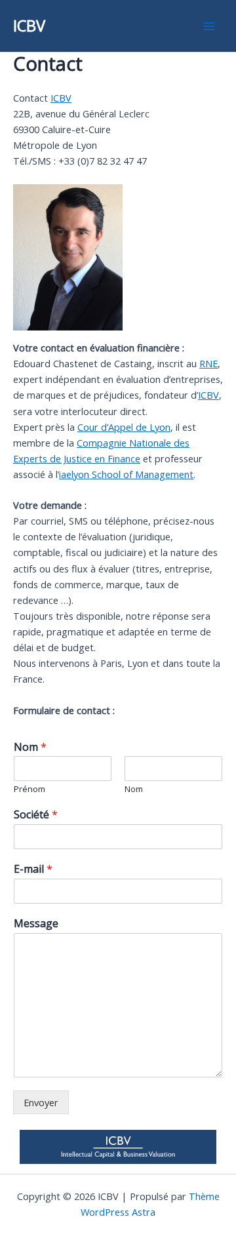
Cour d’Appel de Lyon (123, 426)
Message (36, 923)
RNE (208, 363)
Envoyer (41, 1102)
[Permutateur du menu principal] (209, 26)
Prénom (29, 789)
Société (36, 815)
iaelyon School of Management (126, 474)
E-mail (33, 869)
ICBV (29, 25)
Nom (30, 747)
